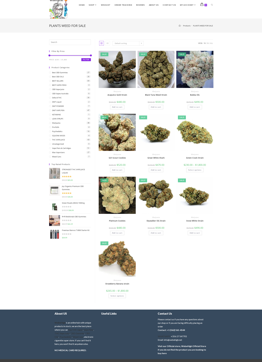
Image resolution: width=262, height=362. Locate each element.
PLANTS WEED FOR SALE (203, 25)
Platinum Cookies (117, 220)
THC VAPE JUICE (58, 139)
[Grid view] (101, 43)
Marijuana (117, 91)
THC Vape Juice (62, 333)
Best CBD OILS (58, 76)
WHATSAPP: (164, 336)
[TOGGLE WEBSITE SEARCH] (212, 5)
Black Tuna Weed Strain (156, 95)
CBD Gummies (77, 333)
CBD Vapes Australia (60, 93)
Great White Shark (156, 157)
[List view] (107, 43)
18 (205, 43)
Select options (195, 170)
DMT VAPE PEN (58, 110)
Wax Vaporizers (58, 152)
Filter (86, 59)
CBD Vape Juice (58, 89)
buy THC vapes (75, 329)
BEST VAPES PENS (59, 85)
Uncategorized (58, 144)
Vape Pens (88, 329)
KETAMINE (56, 114)
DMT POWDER (58, 106)
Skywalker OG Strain (156, 220)
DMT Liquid (56, 102)
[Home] (180, 25)
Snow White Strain (194, 220)
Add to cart (117, 107)
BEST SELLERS (57, 81)
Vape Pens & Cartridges (61, 148)
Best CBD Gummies (60, 72)
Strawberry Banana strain (117, 283)
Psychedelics (57, 131)
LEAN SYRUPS (57, 118)
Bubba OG (195, 95)
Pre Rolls (55, 127)
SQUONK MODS (58, 135)
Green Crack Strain (195, 157)
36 (208, 43)
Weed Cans (56, 156)
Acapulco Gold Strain (117, 95)
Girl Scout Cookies (117, 157)
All (211, 43)
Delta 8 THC (57, 97)
